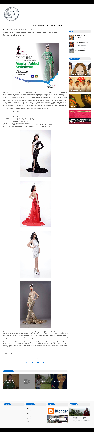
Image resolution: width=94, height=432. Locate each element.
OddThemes (61, 430)
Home (4, 29)
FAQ (48, 26)
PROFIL (8, 29)
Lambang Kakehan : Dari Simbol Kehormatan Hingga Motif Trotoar (79, 121)
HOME (34, 26)
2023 (28, 413)
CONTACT (59, 26)
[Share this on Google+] (32, 362)
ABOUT (53, 26)
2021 (28, 418)
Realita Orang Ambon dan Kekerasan (78, 105)
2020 (28, 421)
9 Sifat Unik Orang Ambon (78, 74)
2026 (28, 408)
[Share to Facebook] (43, 362)
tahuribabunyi (7, 39)
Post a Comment (6, 393)
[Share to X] (27, 362)
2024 (28, 411)
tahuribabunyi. (45, 430)
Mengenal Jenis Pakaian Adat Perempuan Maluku (79, 89)
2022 (28, 416)
